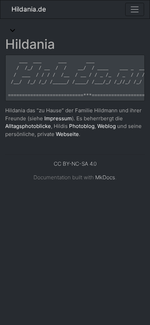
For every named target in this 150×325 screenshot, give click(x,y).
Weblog (106, 126)
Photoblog (82, 126)
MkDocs (105, 177)
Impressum (58, 118)
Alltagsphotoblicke (28, 126)
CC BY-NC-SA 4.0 (75, 163)
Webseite (67, 134)
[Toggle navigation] (134, 9)
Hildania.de (29, 9)
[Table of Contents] (12, 31)
